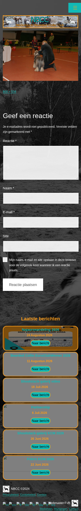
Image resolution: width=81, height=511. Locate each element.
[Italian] (45, 505)
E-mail (9, 212)
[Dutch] (6, 505)
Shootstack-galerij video (40, 381)
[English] (13, 505)
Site (6, 236)
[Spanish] (52, 505)
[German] (26, 505)
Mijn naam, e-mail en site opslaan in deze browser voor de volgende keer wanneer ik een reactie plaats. (42, 265)
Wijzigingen (60, 508)
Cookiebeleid (28, 494)
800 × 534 (9, 91)
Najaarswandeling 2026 (40, 330)
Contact (41, 494)
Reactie (10, 141)
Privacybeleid (11, 494)
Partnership (40, 407)
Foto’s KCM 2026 (40, 459)
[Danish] (39, 505)
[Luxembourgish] (33, 505)
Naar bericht (40, 343)
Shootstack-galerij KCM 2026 (40, 433)
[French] (19, 505)
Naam (8, 188)
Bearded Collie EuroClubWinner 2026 (40, 355)
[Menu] (74, 8)
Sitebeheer (46, 508)
